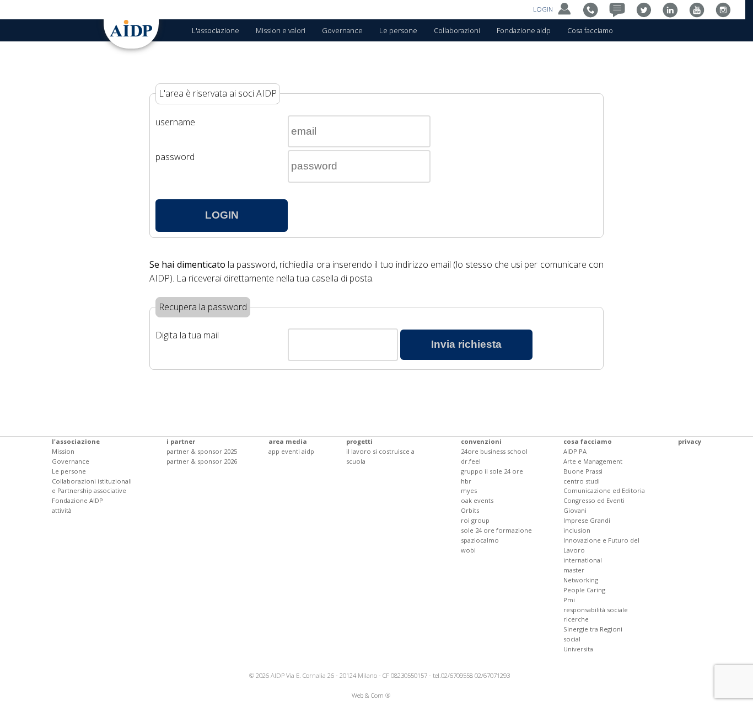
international (582, 560)
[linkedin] (672, 9)
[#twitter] (646, 9)
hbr (466, 481)
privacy (689, 441)
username (175, 122)
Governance (342, 30)
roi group (475, 520)
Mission (63, 451)
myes (469, 490)
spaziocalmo (480, 540)
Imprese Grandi (586, 520)
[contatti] (593, 9)
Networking (580, 580)
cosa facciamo (587, 441)
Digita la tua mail (187, 335)
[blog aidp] (619, 9)
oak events (477, 500)
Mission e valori (280, 30)
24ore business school (494, 451)
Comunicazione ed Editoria (604, 490)
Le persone (398, 30)
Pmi (569, 600)
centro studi (581, 481)
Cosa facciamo (590, 30)
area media (287, 441)
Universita (578, 649)
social (571, 639)
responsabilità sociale (595, 610)
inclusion (576, 530)
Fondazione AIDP (77, 500)
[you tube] (699, 9)
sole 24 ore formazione (496, 530)
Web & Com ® (371, 695)
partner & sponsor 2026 (201, 461)
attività (62, 510)
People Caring (584, 590)
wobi (468, 550)
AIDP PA (575, 451)
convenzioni (481, 441)
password (175, 157)
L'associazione (215, 30)
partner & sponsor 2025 (201, 451)
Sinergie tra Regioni (592, 629)
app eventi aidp (291, 451)
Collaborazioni (457, 30)
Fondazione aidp (524, 30)
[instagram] (725, 9)
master (573, 570)
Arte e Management (592, 461)
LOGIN (544, 9)
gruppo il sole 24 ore (492, 471)
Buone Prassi (583, 471)
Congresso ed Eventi (594, 500)
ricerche (576, 619)
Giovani (575, 510)
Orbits (470, 510)
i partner (180, 441)
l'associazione (76, 441)
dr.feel (471, 461)
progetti (359, 441)
